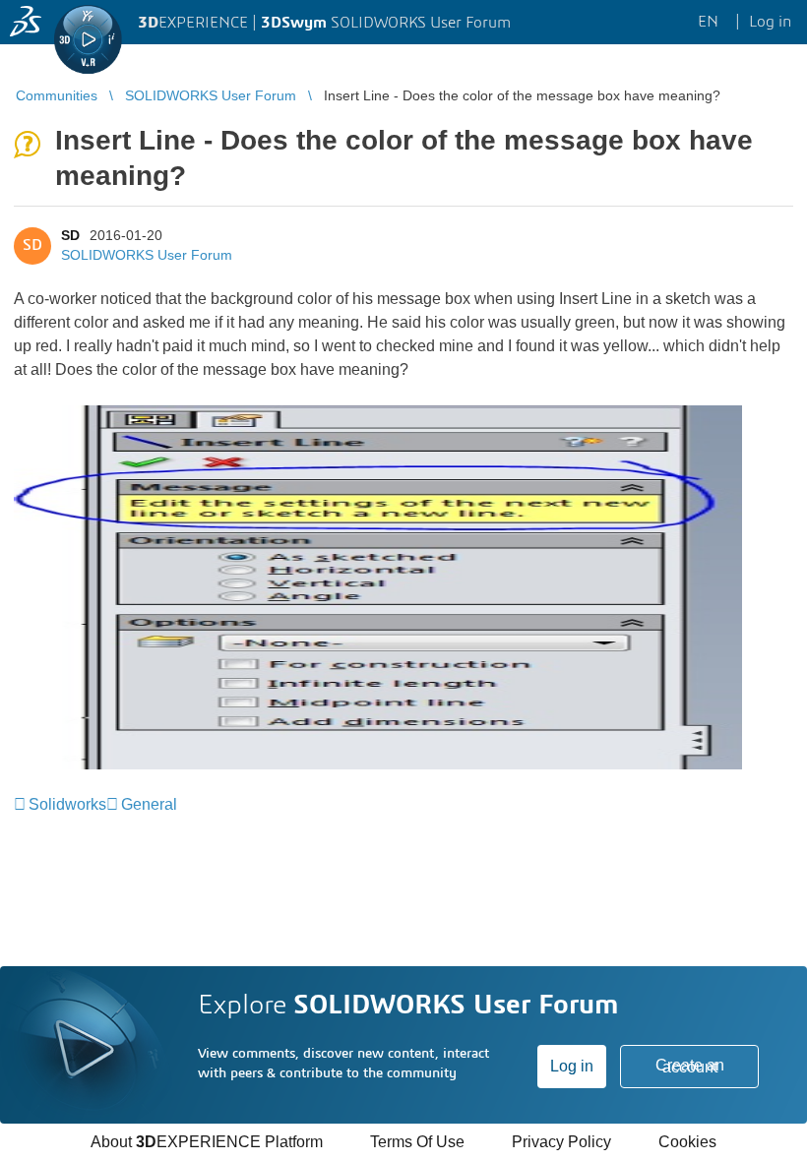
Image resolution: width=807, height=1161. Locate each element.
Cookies (687, 1141)
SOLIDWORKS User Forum (146, 255)
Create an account (689, 1066)
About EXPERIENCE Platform (207, 1141)
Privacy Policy (561, 1141)
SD (70, 235)
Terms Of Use (417, 1141)
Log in (571, 1066)
